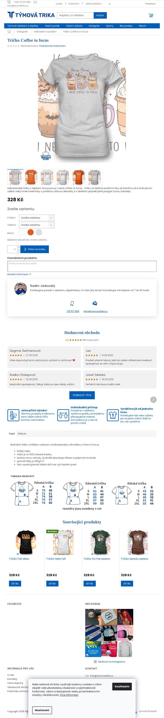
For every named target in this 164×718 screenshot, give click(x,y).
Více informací (69, 695)
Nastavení (42, 710)
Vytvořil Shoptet (148, 711)
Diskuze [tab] (22, 433)
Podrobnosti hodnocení (52, 45)
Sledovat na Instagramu (111, 661)
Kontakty (74, 3)
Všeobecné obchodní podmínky (25, 687)
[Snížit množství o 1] (18, 251)
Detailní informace (17, 274)
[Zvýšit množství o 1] (18, 247)
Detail (15, 583)
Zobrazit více (82, 395)
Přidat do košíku (36, 249)
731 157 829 (72, 311)
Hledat (100, 15)
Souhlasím (122, 686)
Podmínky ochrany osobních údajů (26, 691)
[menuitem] (22, 25)
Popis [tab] (12, 433)
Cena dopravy (94, 3)
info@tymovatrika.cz (96, 311)
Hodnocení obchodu (82, 332)
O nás (59, 3)
